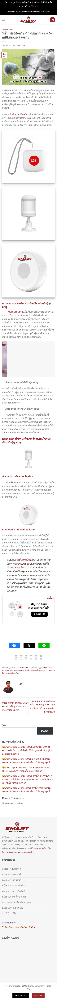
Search (5, 725)
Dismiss (34, 6)
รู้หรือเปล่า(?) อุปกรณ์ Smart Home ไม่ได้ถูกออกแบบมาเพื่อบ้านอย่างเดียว (15, 706)
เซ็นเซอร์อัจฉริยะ (20, 114)
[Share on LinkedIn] (41, 657)
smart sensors (7, 670)
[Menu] (3, 19)
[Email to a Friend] (31, 657)
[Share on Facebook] (21, 657)
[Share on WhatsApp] (16, 657)
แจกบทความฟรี (7, 29)
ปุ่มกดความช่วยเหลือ (22, 670)
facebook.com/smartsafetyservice (18, 852)
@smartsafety (41, 848)
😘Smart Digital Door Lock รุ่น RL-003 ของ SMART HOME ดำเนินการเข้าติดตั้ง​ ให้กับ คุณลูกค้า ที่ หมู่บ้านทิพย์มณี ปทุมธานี (27, 750)
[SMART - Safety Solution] (28, 19)
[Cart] (52, 19)
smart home (48, 667)
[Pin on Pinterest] (36, 657)
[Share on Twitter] (26, 657)
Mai (24, 45)
